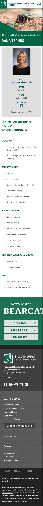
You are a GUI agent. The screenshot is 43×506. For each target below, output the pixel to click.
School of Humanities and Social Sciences (21, 4)
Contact (6, 471)
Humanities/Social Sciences (17, 35)
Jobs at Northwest (11, 453)
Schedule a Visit (20, 330)
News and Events (11, 412)
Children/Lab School (12, 449)
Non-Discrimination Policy (18, 501)
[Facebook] (5, 385)
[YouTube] (21, 385)
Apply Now (20, 322)
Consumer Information (13, 419)
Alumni (6, 442)
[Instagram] (16, 385)
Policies (29, 471)
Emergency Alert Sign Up (14, 408)
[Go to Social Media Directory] (26, 385)
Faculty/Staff (35, 35)
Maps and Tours (10, 415)
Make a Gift (8, 457)
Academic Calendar (11, 404)
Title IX (4, 498)
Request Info (20, 337)
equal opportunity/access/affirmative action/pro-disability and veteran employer (19, 490)
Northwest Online (11, 460)
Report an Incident (19, 425)
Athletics (7, 446)
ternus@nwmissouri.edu (21, 82)
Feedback (18, 471)
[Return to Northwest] (3, 4)
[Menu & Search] (39, 4)
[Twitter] (11, 385)
